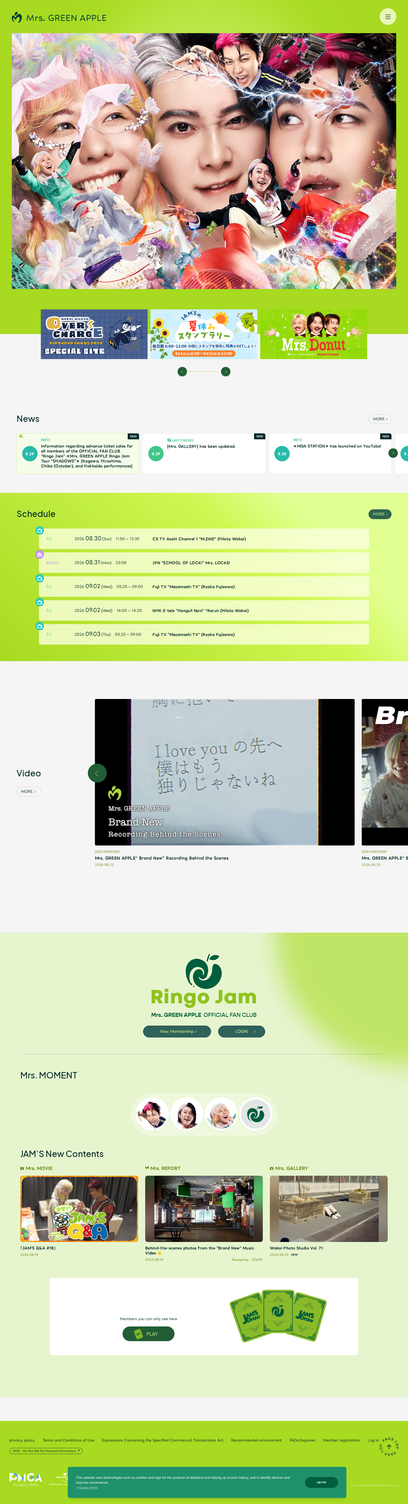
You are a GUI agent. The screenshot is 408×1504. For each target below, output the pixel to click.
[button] (182, 371)
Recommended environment (256, 1440)
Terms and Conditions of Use (68, 1440)
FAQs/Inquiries (302, 1440)
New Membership (177, 1031)
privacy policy (22, 1440)
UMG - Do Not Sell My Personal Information (45, 1451)
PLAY (152, 1334)
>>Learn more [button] (87, 1487)
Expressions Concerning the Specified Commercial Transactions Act (162, 1440)
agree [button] (322, 1482)
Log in (373, 1440)
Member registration (341, 1440)
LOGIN (241, 1031)
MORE (379, 419)
